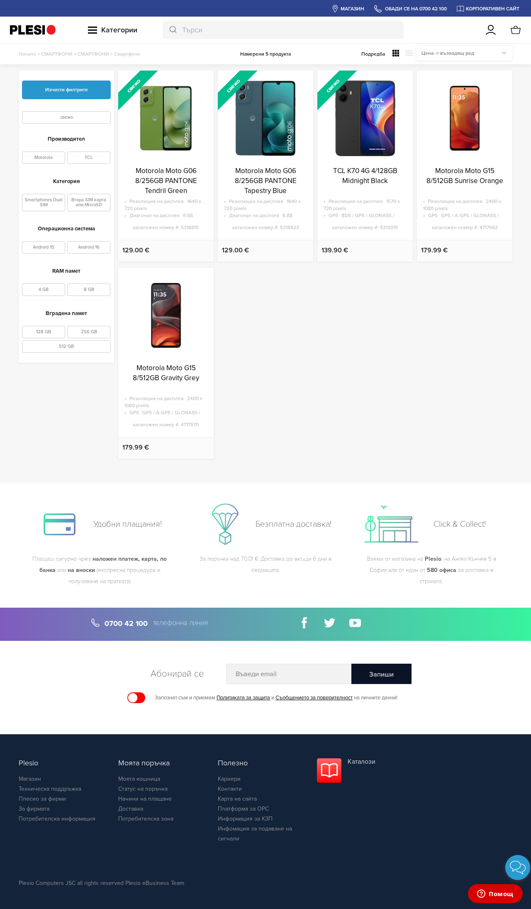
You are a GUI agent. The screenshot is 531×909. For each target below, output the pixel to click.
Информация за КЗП (245, 818)
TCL (89, 157)
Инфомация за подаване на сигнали (255, 833)
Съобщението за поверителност (314, 697)
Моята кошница (139, 778)
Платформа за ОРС (243, 808)
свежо (66, 117)
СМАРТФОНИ (57, 54)
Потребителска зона (145, 818)
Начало (27, 54)
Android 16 (89, 247)
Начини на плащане (145, 798)
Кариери (229, 778)
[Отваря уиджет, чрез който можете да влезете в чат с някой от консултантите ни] (495, 894)
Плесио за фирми (42, 798)
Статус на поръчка (143, 788)
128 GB (43, 332)
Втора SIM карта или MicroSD (88, 202)
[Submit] (172, 30)
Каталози (361, 762)
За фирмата (34, 808)
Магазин (30, 778)
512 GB (66, 346)
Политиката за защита (243, 697)
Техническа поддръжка (50, 788)
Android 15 (43, 247)
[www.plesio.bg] (33, 29)
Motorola (43, 157)
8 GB (89, 289)
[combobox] (283, 30)
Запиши (381, 674)
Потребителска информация (57, 818)
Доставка (130, 808)
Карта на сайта (237, 798)
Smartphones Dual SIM (44, 202)
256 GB (89, 332)
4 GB (44, 289)
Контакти (230, 788)
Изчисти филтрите (66, 90)
